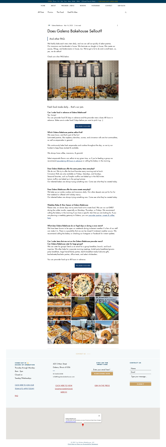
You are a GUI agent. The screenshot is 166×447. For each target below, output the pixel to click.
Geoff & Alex (72, 12)
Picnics (50, 12)
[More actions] (117, 25)
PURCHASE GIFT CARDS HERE (108, 1)
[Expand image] (59, 284)
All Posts (41, 12)
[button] (126, 12)
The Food (60, 12)
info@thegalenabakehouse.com (64, 377)
